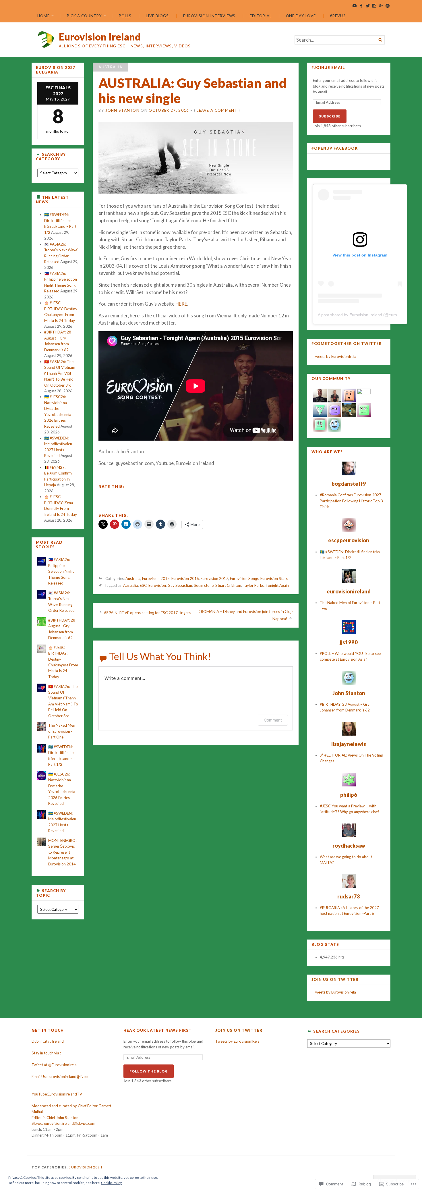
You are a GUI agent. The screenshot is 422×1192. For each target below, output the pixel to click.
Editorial (260, 15)
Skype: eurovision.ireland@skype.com (63, 1123)
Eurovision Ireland (100, 37)
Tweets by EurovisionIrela (334, 356)
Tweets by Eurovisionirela (334, 992)
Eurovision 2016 (185, 578)
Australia (110, 67)
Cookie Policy (111, 1183)
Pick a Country (84, 15)
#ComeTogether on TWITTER (346, 343)
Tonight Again (277, 585)
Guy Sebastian (180, 585)
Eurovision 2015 (156, 578)
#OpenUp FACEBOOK (334, 148)
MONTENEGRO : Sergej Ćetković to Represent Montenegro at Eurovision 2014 (62, 852)
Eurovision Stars (274, 578)
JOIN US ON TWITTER (335, 979)
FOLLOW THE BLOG (148, 1071)
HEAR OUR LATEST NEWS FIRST (157, 1030)
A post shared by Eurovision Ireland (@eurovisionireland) (369, 315)
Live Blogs (157, 15)
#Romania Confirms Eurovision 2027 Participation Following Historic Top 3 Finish (351, 501)
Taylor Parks (253, 585)
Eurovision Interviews (209, 15)
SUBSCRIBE (329, 116)
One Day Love (301, 15)
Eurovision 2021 (85, 1167)
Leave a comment (217, 110)
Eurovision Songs (244, 578)
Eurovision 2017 (214, 578)
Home (43, 15)
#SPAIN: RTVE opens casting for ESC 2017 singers (147, 612)
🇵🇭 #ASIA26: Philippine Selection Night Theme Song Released (61, 571)
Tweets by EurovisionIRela (237, 1041)
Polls (125, 15)
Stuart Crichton (228, 585)
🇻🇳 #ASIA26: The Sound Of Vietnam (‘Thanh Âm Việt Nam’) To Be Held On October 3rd (59, 373)
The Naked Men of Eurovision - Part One (61, 731)
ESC (143, 585)
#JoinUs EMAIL (328, 67)
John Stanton (122, 110)
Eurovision (157, 585)
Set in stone (204, 585)
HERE (181, 304)
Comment (273, 719)
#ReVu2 (338, 15)
